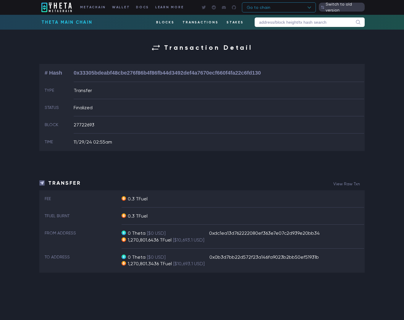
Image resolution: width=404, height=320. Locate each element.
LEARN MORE (169, 7)
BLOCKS (165, 22)
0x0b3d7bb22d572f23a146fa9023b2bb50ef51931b (264, 257)
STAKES (235, 22)
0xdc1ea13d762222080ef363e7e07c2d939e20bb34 (264, 233)
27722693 (84, 125)
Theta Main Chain (66, 22)
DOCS (142, 7)
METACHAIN (93, 7)
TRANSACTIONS (200, 22)
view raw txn (346, 183)
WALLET (121, 7)
